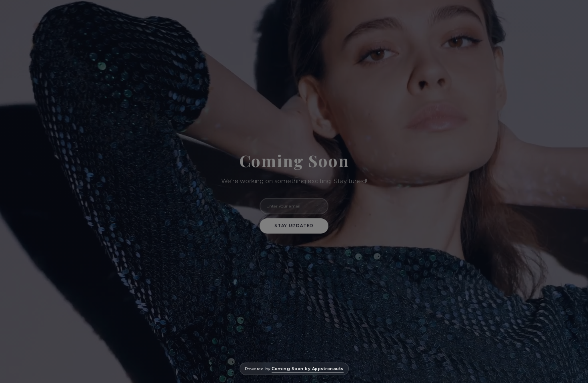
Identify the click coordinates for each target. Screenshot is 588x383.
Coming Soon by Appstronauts (308, 368)
